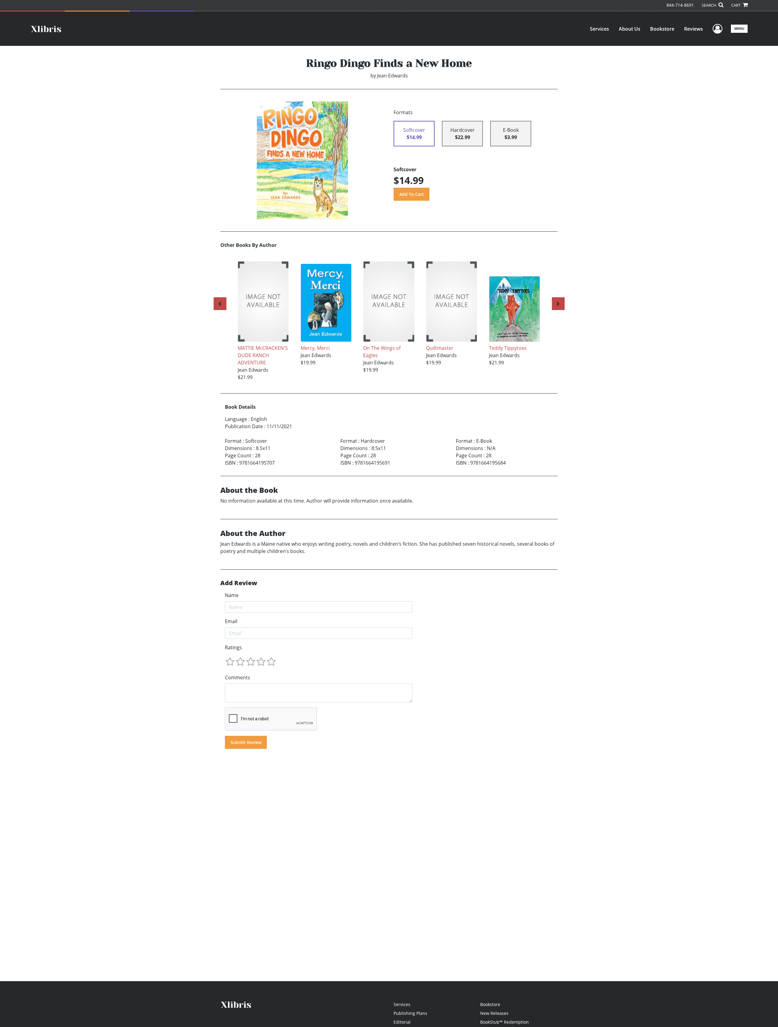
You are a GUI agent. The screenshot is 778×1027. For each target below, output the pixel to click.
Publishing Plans (410, 1013)
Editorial (402, 1022)
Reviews (693, 29)
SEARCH (709, 5)
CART (736, 5)
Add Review (238, 583)
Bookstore (662, 29)
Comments (237, 677)
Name (232, 595)
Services (599, 29)
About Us (629, 29)
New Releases (494, 1013)
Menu (739, 28)
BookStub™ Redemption (504, 1022)
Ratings (233, 647)
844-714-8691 (680, 5)
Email (231, 621)
